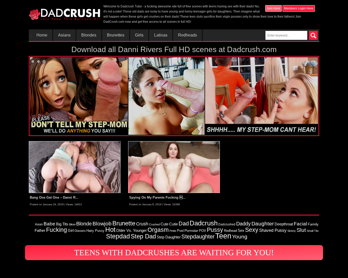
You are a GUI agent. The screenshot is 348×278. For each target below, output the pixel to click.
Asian (39, 224)
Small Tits (313, 230)
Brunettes (115, 35)
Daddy (243, 223)
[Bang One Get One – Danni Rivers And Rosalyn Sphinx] (75, 167)
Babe (49, 223)
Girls (139, 35)
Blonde (84, 223)
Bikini (72, 224)
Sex (241, 230)
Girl (71, 230)
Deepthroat (284, 224)
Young (239, 236)
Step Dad (143, 236)
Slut (301, 230)
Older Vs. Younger (131, 230)
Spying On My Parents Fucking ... (157, 197)
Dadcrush (204, 223)
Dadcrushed (226, 224)
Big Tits (62, 224)
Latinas (160, 35)
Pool (180, 231)
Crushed (154, 224)
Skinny (291, 230)
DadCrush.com (113, 21)
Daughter (262, 223)
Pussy (215, 229)
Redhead (230, 231)
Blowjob (102, 223)
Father (40, 230)
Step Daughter (169, 237)
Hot (110, 229)
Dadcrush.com (252, 49)
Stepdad (118, 236)
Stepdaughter (198, 236)
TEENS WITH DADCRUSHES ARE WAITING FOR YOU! (174, 252)
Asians (64, 35)
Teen (223, 236)
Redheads (187, 35)
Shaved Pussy (273, 230)
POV (202, 231)
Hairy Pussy (95, 231)
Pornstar (191, 230)
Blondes (88, 35)
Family (313, 224)
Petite (172, 230)
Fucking (56, 229)
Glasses (80, 230)
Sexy (251, 229)
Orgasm (158, 229)
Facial (300, 223)
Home (41, 35)
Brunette (123, 223)
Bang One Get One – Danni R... (54, 197)
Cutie (173, 224)
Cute (164, 224)
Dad (184, 223)
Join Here (273, 8)
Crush (142, 223)
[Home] (64, 12)
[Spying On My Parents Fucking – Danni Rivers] (174, 167)
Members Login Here (298, 8)
